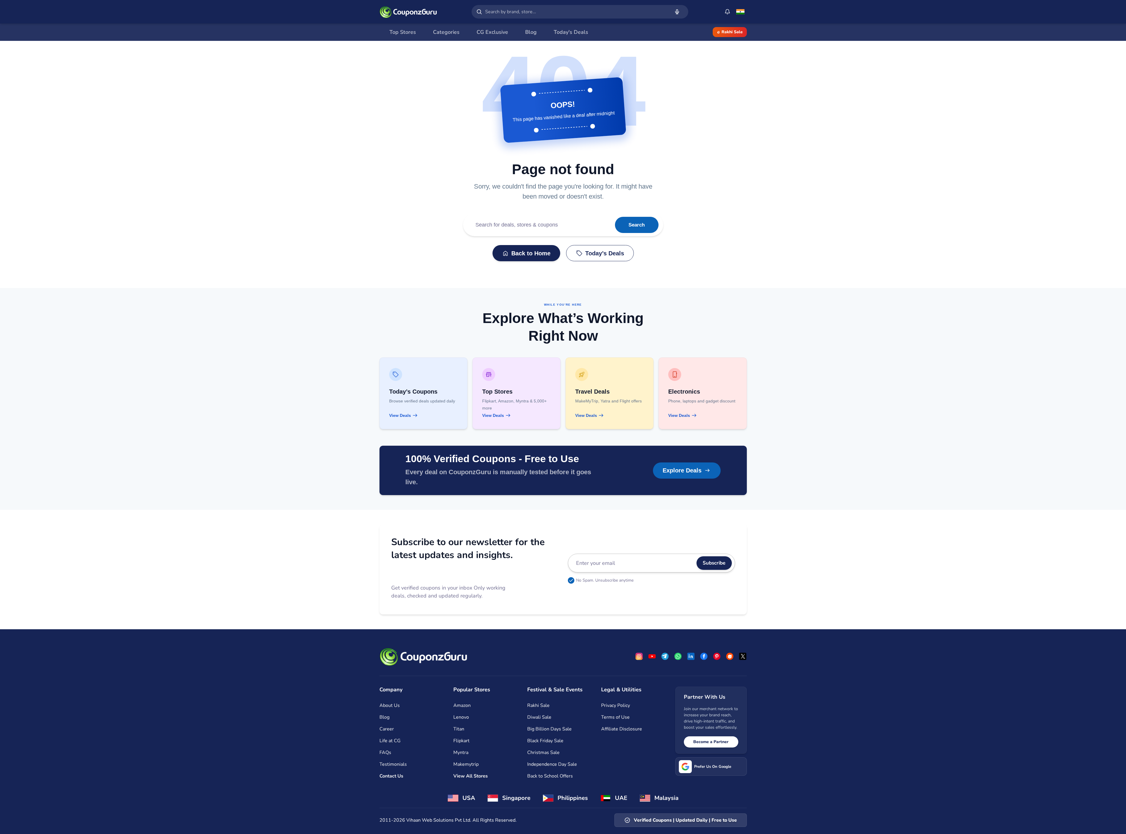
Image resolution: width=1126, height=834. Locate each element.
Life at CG (390, 741)
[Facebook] (704, 656)
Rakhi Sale (732, 32)
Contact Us (391, 776)
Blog (384, 717)
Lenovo (461, 717)
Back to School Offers (550, 776)
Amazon (462, 705)
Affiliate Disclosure (621, 729)
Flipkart (461, 741)
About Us (389, 705)
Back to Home (530, 253)
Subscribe (714, 563)
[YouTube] (652, 656)
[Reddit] (730, 656)
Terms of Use (615, 717)
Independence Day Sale (552, 764)
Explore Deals (682, 470)
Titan (458, 729)
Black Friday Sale (545, 741)
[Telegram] (665, 656)
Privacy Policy (615, 705)
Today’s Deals (604, 253)
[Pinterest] (717, 656)
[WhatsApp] (678, 656)
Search (636, 225)
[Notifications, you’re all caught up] (727, 11)
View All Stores (470, 776)
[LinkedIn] (691, 656)
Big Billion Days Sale (549, 729)
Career (386, 729)
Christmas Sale (543, 752)
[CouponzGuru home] (408, 12)
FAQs (385, 752)
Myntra (460, 752)
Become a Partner (711, 742)
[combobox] (576, 11)
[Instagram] (639, 656)
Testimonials (393, 764)
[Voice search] (677, 11)
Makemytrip (466, 764)
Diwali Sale (539, 717)
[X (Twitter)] (743, 656)
